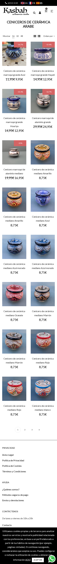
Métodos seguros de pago (15, 494)
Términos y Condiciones (14, 471)
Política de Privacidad (13, 460)
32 (17, 36)
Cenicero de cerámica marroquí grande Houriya (14, 122)
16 (13, 36)
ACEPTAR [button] (38, 560)
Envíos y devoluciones (13, 500)
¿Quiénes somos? (10, 489)
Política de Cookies (12, 465)
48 (22, 36)
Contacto (7, 525)
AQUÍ (28, 559)
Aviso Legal (8, 454)
